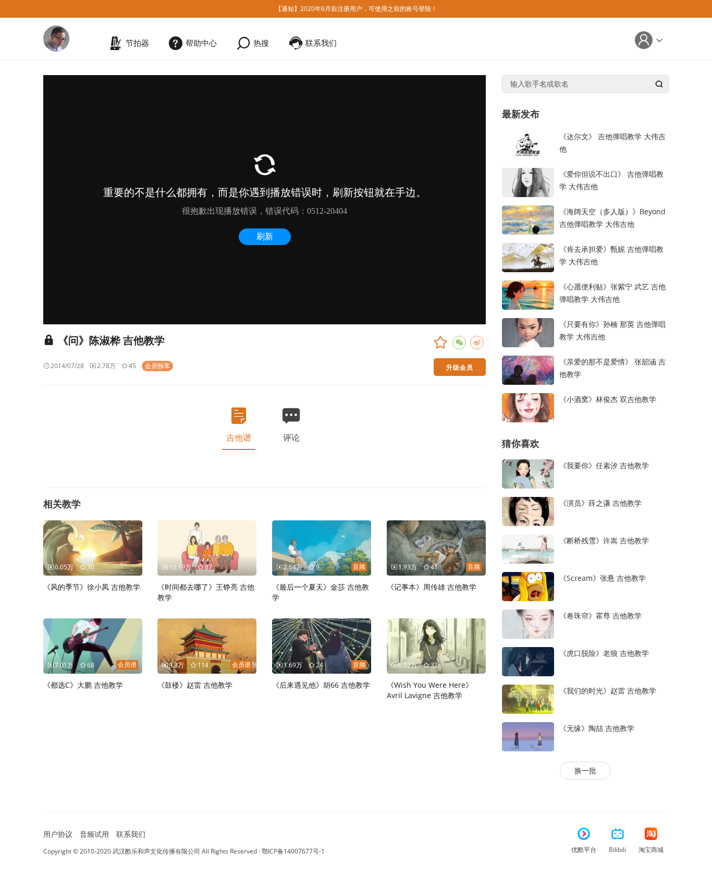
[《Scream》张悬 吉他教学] (528, 586)
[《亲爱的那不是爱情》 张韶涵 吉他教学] (528, 369)
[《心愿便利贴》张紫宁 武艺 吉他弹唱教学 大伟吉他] (528, 294)
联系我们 (130, 834)
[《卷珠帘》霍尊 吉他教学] (528, 623)
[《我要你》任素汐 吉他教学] (528, 473)
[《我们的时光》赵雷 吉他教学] (528, 698)
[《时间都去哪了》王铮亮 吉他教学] (206, 547)
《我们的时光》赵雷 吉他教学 (607, 691)
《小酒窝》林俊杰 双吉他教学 (607, 399)
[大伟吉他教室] (56, 38)
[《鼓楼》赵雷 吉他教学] (206, 645)
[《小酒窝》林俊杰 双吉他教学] (528, 406)
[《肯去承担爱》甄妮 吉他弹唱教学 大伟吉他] (528, 256)
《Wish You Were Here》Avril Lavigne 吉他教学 (430, 690)
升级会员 (459, 367)
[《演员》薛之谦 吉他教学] (528, 511)
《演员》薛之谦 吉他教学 (600, 503)
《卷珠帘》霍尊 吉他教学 (600, 615)
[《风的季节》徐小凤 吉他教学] (92, 547)
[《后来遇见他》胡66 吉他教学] (321, 645)
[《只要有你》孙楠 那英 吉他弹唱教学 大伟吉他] (528, 331)
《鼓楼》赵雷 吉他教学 (194, 685)
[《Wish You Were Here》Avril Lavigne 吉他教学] (436, 645)
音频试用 (94, 834)
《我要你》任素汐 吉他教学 (604, 465)
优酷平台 (583, 849)
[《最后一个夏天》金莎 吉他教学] (321, 547)
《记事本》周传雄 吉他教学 (431, 587)
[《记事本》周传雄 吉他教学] (436, 547)
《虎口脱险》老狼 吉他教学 (604, 653)
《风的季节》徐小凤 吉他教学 (91, 587)
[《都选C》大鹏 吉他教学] (92, 645)
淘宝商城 (651, 849)
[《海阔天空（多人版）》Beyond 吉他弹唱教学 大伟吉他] (528, 219)
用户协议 (57, 834)
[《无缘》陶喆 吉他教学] (528, 736)
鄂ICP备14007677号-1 (293, 851)
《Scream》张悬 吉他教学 (602, 578)
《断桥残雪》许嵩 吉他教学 (604, 540)
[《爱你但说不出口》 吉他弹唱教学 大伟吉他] (528, 181)
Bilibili (617, 849)
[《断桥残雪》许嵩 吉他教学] (528, 548)
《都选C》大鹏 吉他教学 (83, 685)
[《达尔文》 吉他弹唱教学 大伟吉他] (528, 144)
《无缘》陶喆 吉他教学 (596, 728)
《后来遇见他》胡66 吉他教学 (321, 685)
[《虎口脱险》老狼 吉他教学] (528, 661)
